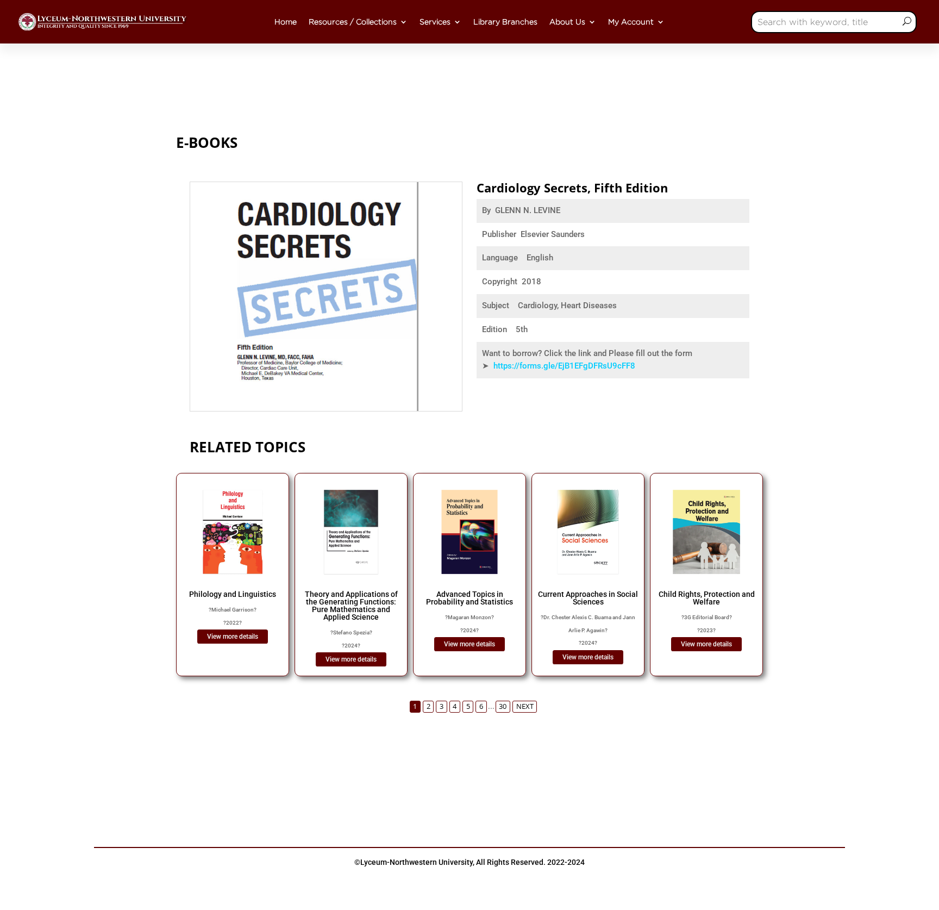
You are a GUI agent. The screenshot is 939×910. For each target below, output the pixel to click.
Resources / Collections (353, 22)
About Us (567, 22)
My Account (631, 22)
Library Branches (505, 22)
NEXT (525, 706)
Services (435, 22)
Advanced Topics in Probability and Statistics (469, 598)
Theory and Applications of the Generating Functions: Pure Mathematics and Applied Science (351, 605)
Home (285, 22)
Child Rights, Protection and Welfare (707, 598)
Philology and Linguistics (232, 594)
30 (502, 706)
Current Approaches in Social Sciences (588, 598)
